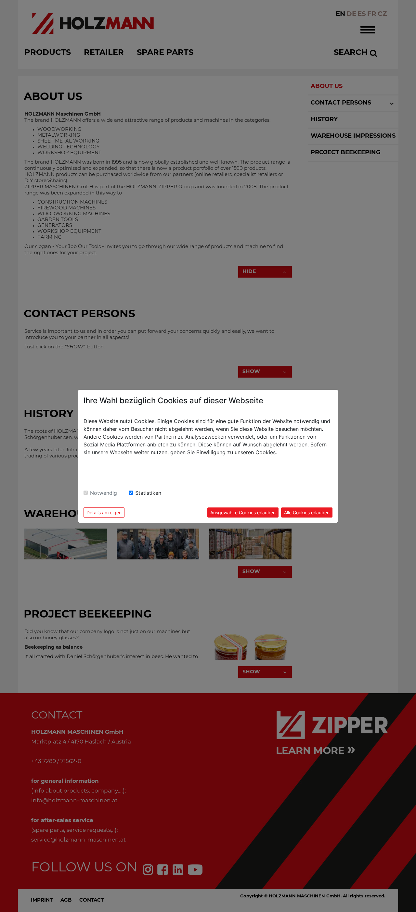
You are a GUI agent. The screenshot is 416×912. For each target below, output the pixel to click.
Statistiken (148, 493)
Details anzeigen (104, 512)
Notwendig (103, 493)
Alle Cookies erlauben (307, 512)
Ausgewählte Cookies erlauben (243, 512)
